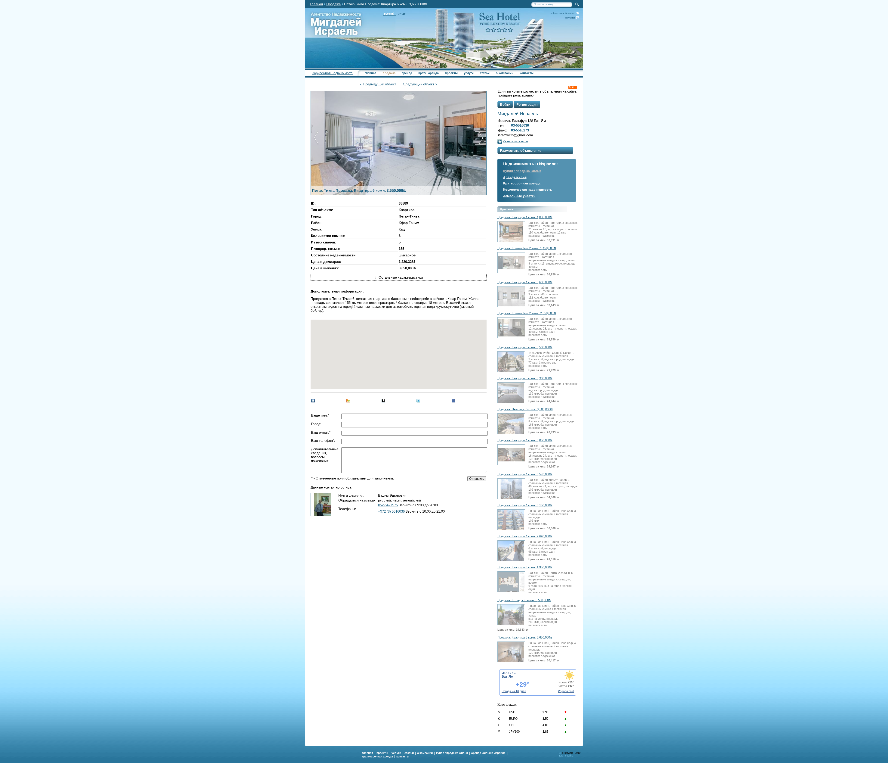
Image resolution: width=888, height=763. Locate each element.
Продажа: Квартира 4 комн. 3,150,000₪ (524, 505)
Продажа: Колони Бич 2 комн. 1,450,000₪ (526, 248)
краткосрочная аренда (377, 756)
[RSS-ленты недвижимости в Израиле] (572, 87)
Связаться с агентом (515, 141)
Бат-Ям (507, 676)
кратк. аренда (428, 73)
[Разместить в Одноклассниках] (348, 400)
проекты (451, 73)
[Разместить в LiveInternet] (383, 400)
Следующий (418, 84)
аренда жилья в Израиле (488, 753)
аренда (407, 73)
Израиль (509, 673)
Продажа (333, 4)
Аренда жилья (515, 177)
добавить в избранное (562, 13)
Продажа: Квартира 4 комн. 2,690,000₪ (524, 536)
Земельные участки (519, 196)
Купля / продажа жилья (522, 171)
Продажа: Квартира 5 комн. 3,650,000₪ (524, 637)
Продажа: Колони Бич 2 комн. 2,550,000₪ (526, 313)
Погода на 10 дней (514, 691)
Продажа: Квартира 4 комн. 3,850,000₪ (524, 440)
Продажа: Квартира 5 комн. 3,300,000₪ (524, 378)
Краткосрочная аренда (521, 183)
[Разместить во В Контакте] (313, 400)
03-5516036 (520, 125)
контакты (570, 17)
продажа (389, 73)
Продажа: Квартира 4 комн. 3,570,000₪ (524, 474)
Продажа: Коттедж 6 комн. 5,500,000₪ (524, 600)
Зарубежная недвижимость (332, 73)
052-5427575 (388, 505)
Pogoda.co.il (566, 691)
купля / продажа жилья (452, 753)
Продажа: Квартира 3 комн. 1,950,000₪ (524, 567)
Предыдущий (379, 84)
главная (370, 73)
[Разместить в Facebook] (453, 400)
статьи (485, 73)
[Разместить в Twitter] (418, 400)
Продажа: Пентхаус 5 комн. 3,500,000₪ (525, 409)
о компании (504, 73)
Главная (316, 4)
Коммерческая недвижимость (527, 189)
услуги (469, 73)
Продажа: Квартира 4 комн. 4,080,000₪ (524, 217)
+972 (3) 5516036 (391, 511)
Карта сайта (566, 755)
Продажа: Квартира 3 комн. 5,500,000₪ (524, 347)
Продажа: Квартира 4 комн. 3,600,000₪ (524, 282)
